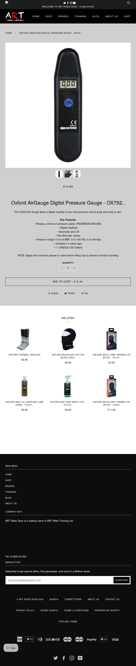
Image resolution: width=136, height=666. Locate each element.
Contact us (112, 599)
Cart (127, 16)
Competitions (73, 599)
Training (80, 16)
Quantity (68, 262)
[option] (68, 105)
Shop (49, 16)
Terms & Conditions (76, 610)
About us (111, 16)
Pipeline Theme (68, 621)
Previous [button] (11, 105)
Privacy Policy (25, 610)
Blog (95, 16)
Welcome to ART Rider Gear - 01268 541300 (68, 6)
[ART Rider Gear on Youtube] (74, 3)
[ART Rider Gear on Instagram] (71, 3)
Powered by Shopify (107, 610)
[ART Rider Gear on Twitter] (65, 3)
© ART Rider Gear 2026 (30, 599)
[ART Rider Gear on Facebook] (68, 3)
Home (35, 16)
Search (54, 599)
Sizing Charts (49, 610)
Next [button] (124, 105)
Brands (63, 16)
